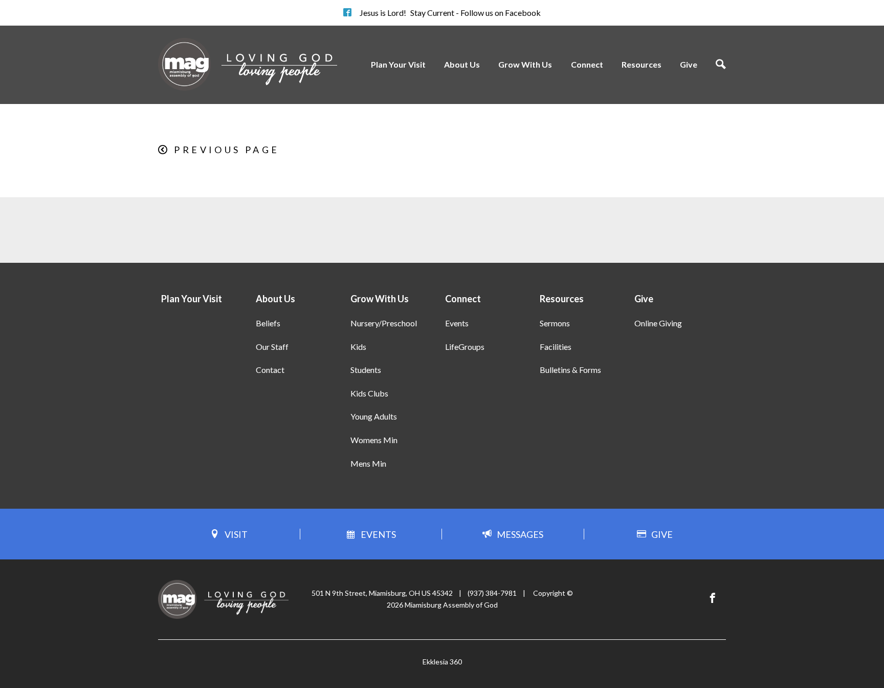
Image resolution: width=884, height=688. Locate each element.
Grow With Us (525, 64)
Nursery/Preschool (383, 323)
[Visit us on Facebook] (713, 598)
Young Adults (373, 416)
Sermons (555, 323)
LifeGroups (464, 346)
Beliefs (268, 323)
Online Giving (658, 323)
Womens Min (373, 440)
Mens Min (368, 463)
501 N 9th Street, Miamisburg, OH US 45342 (382, 593)
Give (688, 64)
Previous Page (226, 149)
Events (457, 323)
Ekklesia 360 (442, 661)
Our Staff (272, 346)
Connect (587, 64)
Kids (358, 346)
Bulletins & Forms (570, 369)
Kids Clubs (369, 393)
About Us (462, 64)
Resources (641, 64)
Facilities (555, 346)
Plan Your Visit (398, 64)
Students (365, 369)
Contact (270, 369)
